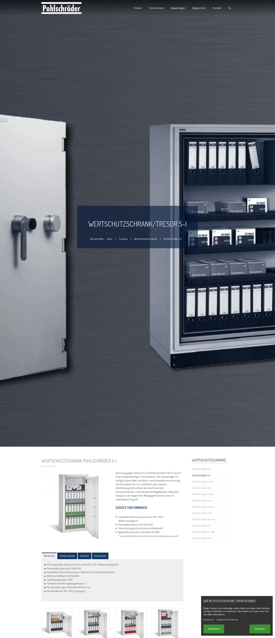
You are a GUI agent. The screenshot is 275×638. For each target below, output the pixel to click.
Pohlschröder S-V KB (203, 532)
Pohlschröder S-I (173, 238)
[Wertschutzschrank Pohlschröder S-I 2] (94, 624)
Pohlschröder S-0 (201, 469)
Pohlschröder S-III (201, 500)
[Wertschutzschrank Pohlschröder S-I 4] (167, 624)
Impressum (208, 620)
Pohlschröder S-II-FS (203, 494)
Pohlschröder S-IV (202, 513)
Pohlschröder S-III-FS (203, 506)
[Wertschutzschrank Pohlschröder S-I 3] (131, 624)
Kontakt (217, 8)
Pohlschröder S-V (201, 525)
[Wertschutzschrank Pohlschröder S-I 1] (57, 624)
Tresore (137, 8)
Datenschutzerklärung (227, 620)
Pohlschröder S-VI (202, 538)
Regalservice (199, 8)
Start (109, 238)
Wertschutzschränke (145, 238)
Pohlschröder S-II (201, 488)
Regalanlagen (178, 8)
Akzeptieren (214, 629)
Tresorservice (156, 8)
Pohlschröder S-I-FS (202, 481)
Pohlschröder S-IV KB (203, 519)
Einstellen (260, 629)
